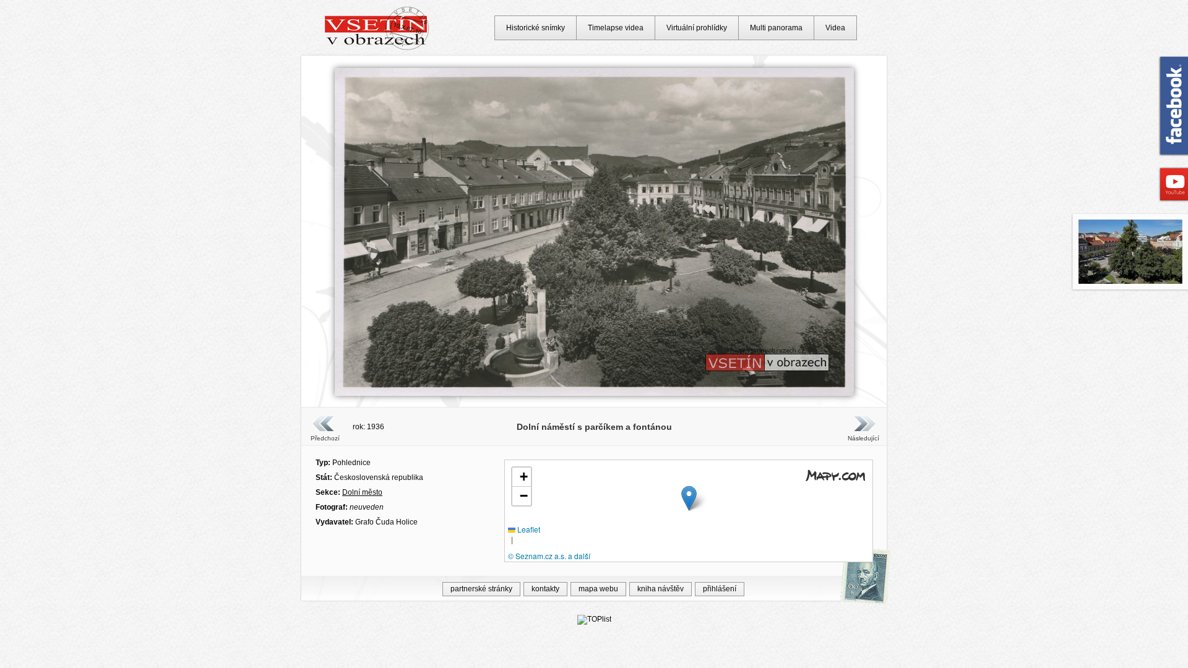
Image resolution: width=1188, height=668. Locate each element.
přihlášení (719, 588)
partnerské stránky (481, 588)
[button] (689, 498)
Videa (835, 28)
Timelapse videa (616, 28)
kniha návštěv (660, 588)
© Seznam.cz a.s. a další (549, 555)
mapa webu (598, 588)
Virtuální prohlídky (696, 28)
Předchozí (325, 438)
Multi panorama (776, 28)
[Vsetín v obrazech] (377, 48)
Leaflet (527, 529)
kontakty (545, 588)
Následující (863, 438)
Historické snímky (535, 28)
